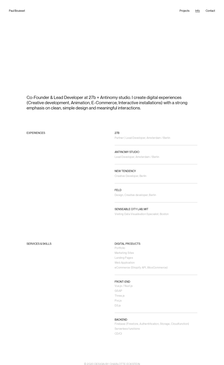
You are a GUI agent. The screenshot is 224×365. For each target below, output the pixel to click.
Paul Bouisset (17, 10)
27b (92, 97)
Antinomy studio (115, 97)
